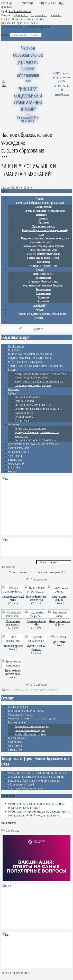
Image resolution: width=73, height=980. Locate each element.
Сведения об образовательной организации (30, 354)
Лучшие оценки (40, 579)
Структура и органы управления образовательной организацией (45, 212)
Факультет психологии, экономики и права (29, 358)
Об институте (14, 350)
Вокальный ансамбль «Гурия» (30, 730)
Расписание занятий (24, 401)
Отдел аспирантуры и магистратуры (25, 362)
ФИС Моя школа (16, 346)
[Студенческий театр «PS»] (36, 618)
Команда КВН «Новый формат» (30, 734)
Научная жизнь (22, 420)
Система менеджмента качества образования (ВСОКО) (41, 315)
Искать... (5, 35)
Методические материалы (21, 714)
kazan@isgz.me (62, 94)
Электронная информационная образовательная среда (36, 777)
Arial (11, 11)
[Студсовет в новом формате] (36, 642)
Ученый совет (21, 436)
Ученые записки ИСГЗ (18, 452)
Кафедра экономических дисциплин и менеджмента (40, 373)
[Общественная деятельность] (13, 618)
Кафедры (12, 369)
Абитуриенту (14, 389)
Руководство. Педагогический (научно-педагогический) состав (45, 232)
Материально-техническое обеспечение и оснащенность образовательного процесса (45, 240)
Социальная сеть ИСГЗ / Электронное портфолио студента (37, 773)
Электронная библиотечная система (33, 405)
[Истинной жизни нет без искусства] (36, 593)
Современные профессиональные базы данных (38, 409)
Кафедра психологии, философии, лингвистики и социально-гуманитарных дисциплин (39, 383)
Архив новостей (16, 463)
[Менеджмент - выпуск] (59, 618)
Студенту (12, 393)
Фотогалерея (15, 456)
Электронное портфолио (27, 397)
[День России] (59, 638)
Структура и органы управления (30, 428)
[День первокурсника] (13, 642)
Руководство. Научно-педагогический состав (37, 432)
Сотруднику (13, 424)
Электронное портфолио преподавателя (35, 440)
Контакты (12, 471)
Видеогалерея (15, 459)
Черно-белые (22, 23)
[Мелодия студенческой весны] (13, 593)
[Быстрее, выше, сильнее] (59, 593)
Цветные (34, 23)
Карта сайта (14, 467)
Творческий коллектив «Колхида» (32, 726)
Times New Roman (22, 11)
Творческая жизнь (24, 413)
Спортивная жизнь (24, 416)
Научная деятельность (19, 448)
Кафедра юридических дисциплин (31, 377)
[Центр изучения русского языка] (13, 667)
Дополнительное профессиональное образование (33, 444)
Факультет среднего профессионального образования (35, 366)
